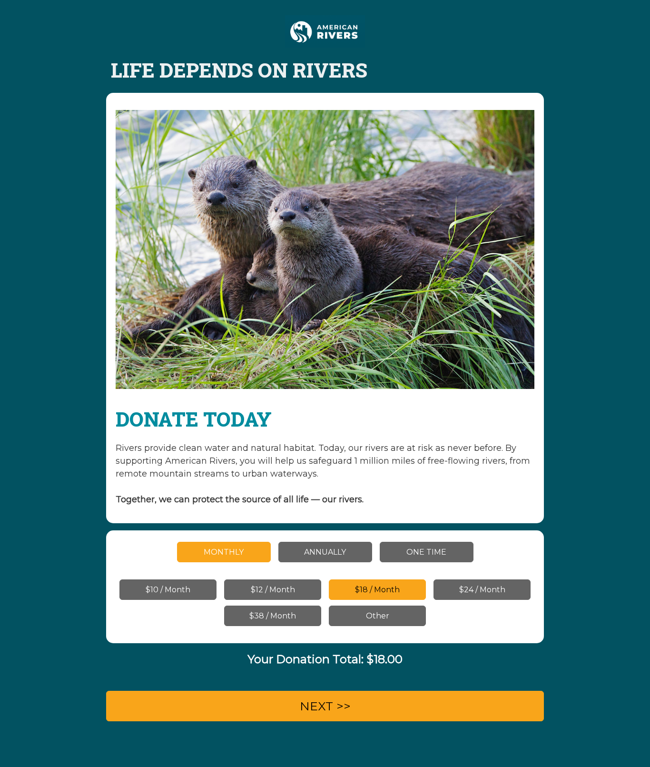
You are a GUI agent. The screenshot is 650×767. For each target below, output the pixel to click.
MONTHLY (224, 552)
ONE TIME (426, 552)
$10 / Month (168, 589)
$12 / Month (273, 589)
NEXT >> (325, 706)
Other (377, 615)
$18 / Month (377, 589)
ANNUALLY (325, 552)
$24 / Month (482, 589)
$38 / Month (272, 615)
